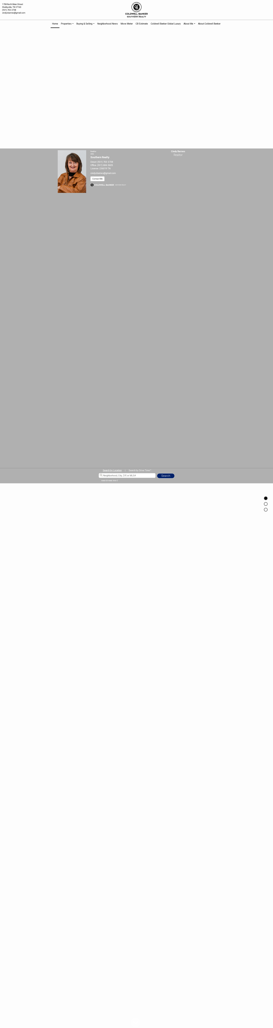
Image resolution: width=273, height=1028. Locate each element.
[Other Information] (266, 510)
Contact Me (97, 179)
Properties (67, 25)
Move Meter (127, 23)
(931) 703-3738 (9, 10)
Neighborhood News (107, 23)
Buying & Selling (85, 25)
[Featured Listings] (266, 504)
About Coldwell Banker (209, 23)
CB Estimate (142, 23)
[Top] (266, 498)
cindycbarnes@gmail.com (13, 13)
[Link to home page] (136, 10)
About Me (190, 25)
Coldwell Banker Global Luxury (166, 23)
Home (55, 23)
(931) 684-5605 (105, 165)
